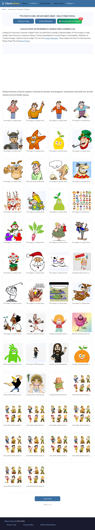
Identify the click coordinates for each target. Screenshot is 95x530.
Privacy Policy (45, 3)
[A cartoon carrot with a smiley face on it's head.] (36, 233)
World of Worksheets (48, 525)
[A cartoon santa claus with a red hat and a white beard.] (36, 265)
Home (24, 3)
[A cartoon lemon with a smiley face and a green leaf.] (59, 142)
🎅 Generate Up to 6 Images (70, 20)
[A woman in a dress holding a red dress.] (59, 232)
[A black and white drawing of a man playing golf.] (13, 296)
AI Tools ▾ (33, 3)
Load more (48, 499)
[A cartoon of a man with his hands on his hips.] (13, 110)
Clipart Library (9, 521)
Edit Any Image (23, 21)
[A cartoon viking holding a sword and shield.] (13, 144)
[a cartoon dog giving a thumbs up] (13, 171)
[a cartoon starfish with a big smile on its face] (36, 141)
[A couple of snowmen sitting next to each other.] (59, 261)
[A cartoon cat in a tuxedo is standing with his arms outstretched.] (82, 231)
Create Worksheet (45, 21)
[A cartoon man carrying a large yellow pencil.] (36, 204)
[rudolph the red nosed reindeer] (13, 202)
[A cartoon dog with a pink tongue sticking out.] (82, 292)
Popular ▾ (70, 3)
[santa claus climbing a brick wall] (13, 261)
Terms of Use (58, 3)
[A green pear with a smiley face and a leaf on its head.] (59, 203)
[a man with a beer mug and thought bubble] (59, 175)
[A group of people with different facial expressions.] (82, 203)
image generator (51, 38)
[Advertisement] (47, 72)
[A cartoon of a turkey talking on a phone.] (36, 296)
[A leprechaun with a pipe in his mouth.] (82, 139)
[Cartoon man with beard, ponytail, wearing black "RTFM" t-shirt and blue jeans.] (36, 352)
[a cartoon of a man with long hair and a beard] (82, 170)
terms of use (24, 41)
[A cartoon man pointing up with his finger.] (36, 113)
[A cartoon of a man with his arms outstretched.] (59, 111)
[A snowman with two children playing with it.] (13, 232)
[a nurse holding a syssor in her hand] (13, 331)
